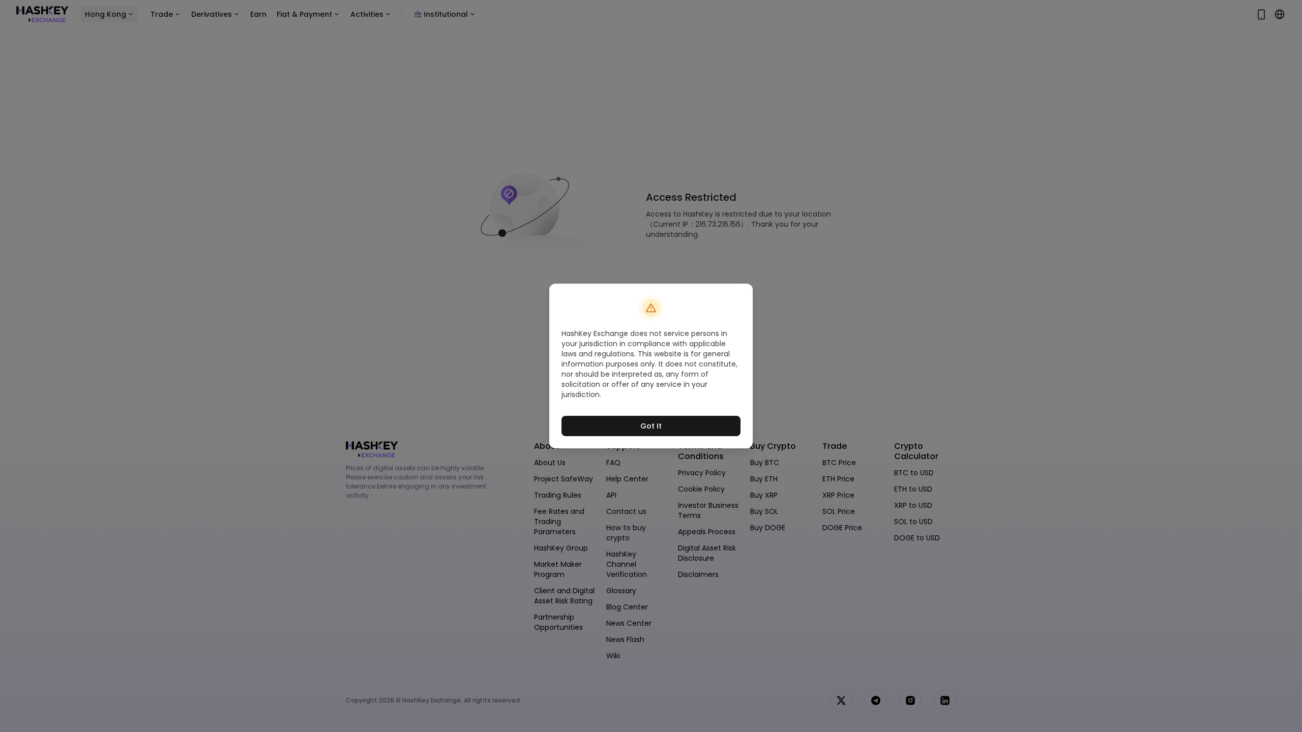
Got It (651, 426)
